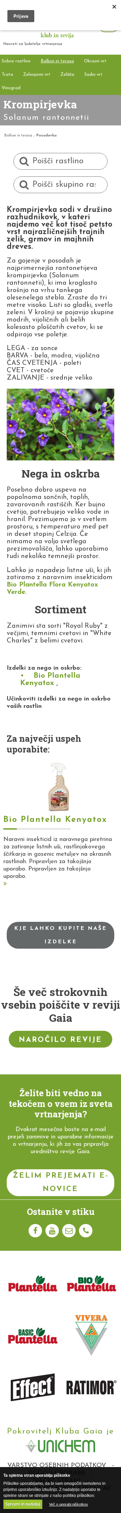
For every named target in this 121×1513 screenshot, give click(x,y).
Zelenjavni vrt (36, 74)
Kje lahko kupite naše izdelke (60, 935)
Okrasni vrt (95, 61)
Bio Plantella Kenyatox (50, 679)
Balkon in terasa (57, 61)
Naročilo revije (60, 1040)
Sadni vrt (93, 74)
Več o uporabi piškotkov (68, 1504)
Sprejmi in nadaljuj (22, 1504)
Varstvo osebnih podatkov (56, 1465)
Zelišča (67, 74)
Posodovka (46, 135)
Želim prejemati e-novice (61, 1182)
